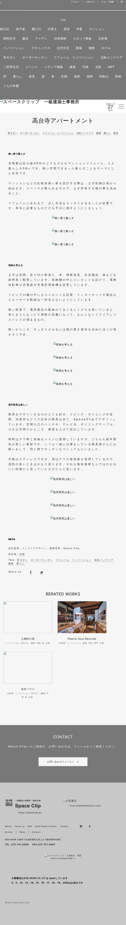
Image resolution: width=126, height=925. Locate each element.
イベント (31, 67)
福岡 (90, 76)
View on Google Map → (63, 858)
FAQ (30, 826)
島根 (118, 76)
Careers (36, 832)
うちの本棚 (11, 86)
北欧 (98, 67)
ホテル (106, 48)
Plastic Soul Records (82, 638)
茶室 (67, 29)
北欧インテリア (112, 57)
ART (111, 67)
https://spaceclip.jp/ (30, 812)
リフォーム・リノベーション (74, 57)
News (22, 832)
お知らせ (90, 1)
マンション (97, 29)
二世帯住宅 (11, 67)
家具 (32, 76)
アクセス (75, 1)
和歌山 (104, 76)
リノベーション (14, 48)
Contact (64, 826)
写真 (85, 67)
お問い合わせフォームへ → (63, 761)
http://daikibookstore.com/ (85, 805)
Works (8, 826)
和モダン (9, 57)
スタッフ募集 (107, 1)
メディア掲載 (53, 67)
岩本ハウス (28, 689)
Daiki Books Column (46, 826)
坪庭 (79, 29)
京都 (64, 76)
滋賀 (77, 76)
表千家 (20, 29)
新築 (79, 48)
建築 (73, 67)
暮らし (17, 76)
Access (9, 832)
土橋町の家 (28, 638)
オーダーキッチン (34, 57)
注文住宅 (63, 48)
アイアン (41, 38)
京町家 (103, 38)
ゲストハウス (41, 48)
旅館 (92, 48)
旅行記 (4, 29)
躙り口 (36, 29)
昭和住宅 (9, 38)
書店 (25, 38)
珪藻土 (52, 29)
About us (19, 826)
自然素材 (60, 38)
